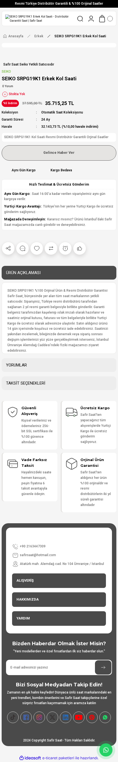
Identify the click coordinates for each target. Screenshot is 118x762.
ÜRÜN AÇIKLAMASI (23, 272)
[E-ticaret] (58, 758)
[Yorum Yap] (22, 248)
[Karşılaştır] (51, 248)
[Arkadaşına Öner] (79, 248)
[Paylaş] (8, 248)
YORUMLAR (16, 365)
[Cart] (105, 18)
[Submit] (103, 667)
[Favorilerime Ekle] (36, 248)
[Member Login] (91, 18)
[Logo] (39, 19)
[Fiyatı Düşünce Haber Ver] (65, 248)
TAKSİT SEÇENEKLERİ (25, 383)
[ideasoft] (30, 758)
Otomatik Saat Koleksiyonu (62, 112)
